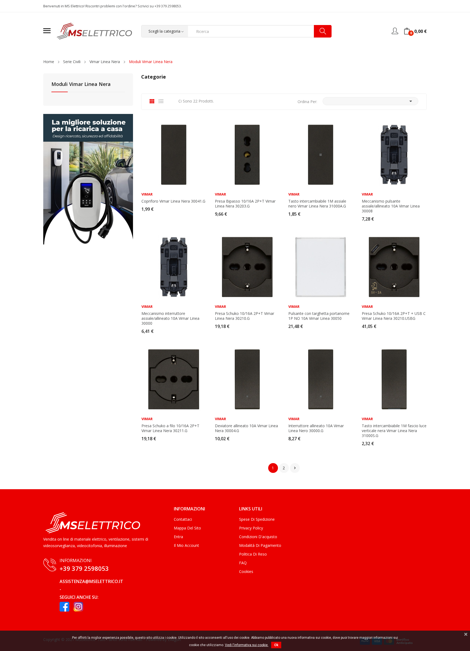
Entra (178, 536)
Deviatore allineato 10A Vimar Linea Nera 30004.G (246, 428)
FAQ (243, 562)
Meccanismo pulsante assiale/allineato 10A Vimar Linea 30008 (391, 206)
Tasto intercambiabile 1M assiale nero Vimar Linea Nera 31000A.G (317, 204)
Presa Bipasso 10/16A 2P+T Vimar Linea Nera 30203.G (245, 204)
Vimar (147, 194)
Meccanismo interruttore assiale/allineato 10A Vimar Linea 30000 (170, 318)
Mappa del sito (187, 528)
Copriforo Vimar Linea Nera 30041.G (173, 201)
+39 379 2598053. (168, 6)
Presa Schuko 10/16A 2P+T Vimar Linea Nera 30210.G (244, 316)
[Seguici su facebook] (64, 607)
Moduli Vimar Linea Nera (81, 84)
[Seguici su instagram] (78, 607)
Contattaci (183, 519)
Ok (276, 645)
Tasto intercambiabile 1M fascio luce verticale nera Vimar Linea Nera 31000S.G (394, 430)
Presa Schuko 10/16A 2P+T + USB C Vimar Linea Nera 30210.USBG (394, 316)
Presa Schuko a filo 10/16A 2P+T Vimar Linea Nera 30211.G (170, 428)
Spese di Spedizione (257, 519)
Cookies (246, 571)
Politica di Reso (253, 554)
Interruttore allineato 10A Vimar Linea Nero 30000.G (316, 428)
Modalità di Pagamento (260, 545)
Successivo (294, 468)
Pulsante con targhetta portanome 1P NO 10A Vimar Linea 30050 (319, 316)
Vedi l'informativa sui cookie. (246, 645)
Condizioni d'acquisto (258, 536)
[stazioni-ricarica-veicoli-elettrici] (88, 178)
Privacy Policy (251, 528)
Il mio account (186, 545)
